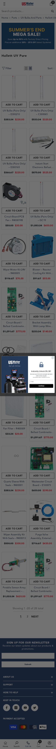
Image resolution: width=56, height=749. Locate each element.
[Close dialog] (53, 358)
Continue (41, 386)
